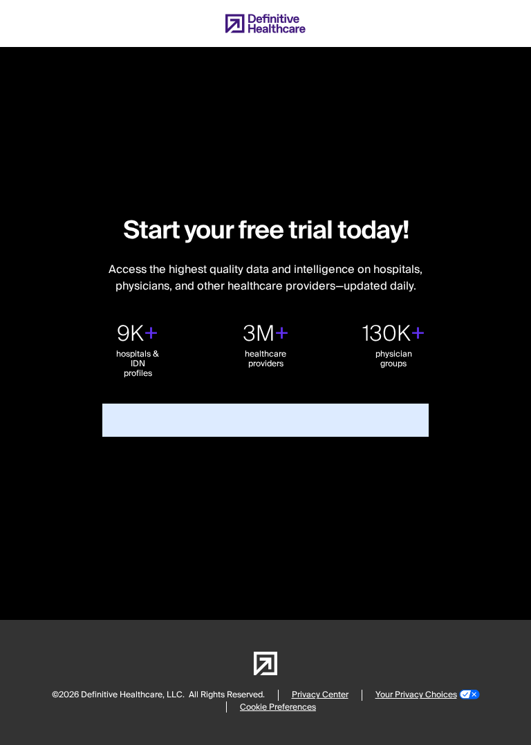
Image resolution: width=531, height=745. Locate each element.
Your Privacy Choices (416, 695)
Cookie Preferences (278, 707)
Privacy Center (320, 695)
